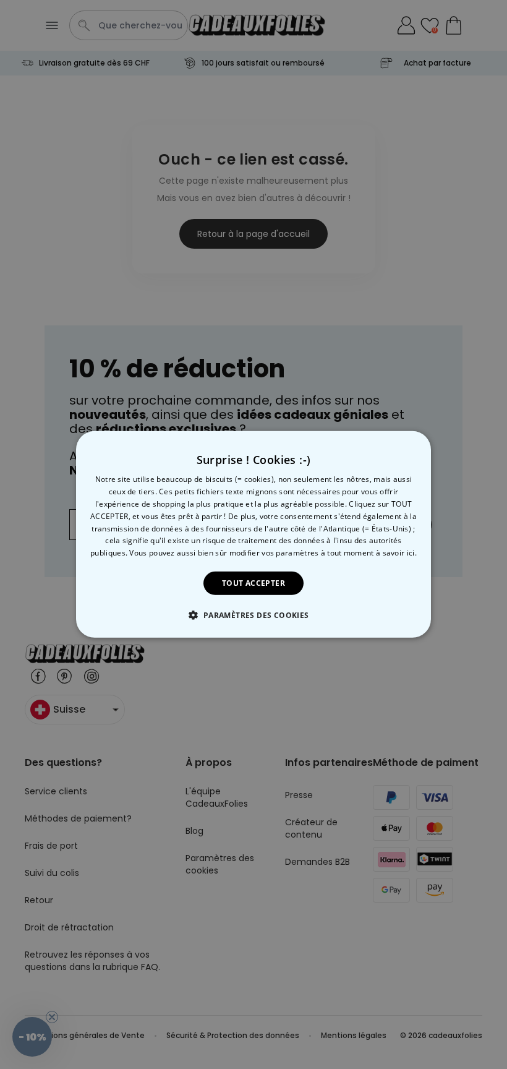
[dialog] (253, 534)
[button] (253, 614)
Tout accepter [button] (253, 583)
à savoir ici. (396, 552)
